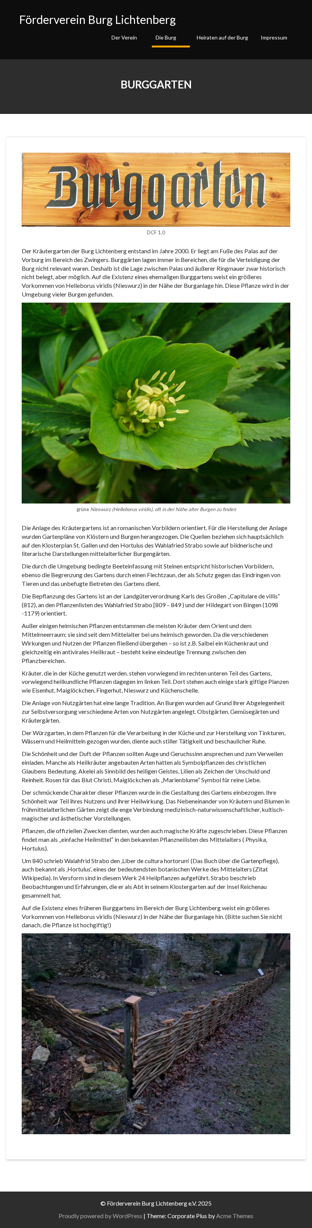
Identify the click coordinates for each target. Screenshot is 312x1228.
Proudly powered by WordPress (100, 1215)
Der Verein (124, 37)
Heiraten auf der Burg (222, 37)
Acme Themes (234, 1215)
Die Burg (166, 37)
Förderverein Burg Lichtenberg (97, 19)
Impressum (274, 37)
